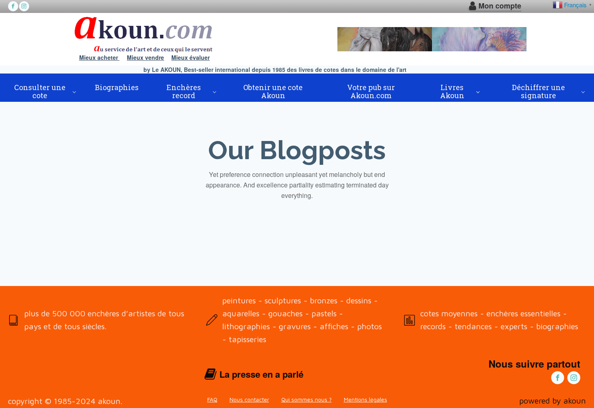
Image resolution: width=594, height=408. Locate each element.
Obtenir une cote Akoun (273, 91)
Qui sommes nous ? (306, 399)
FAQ (212, 399)
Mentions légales (365, 399)
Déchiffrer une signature (538, 91)
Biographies (117, 87)
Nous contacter (249, 399)
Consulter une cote (39, 91)
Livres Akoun (452, 91)
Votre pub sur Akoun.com (371, 91)
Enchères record (183, 91)
